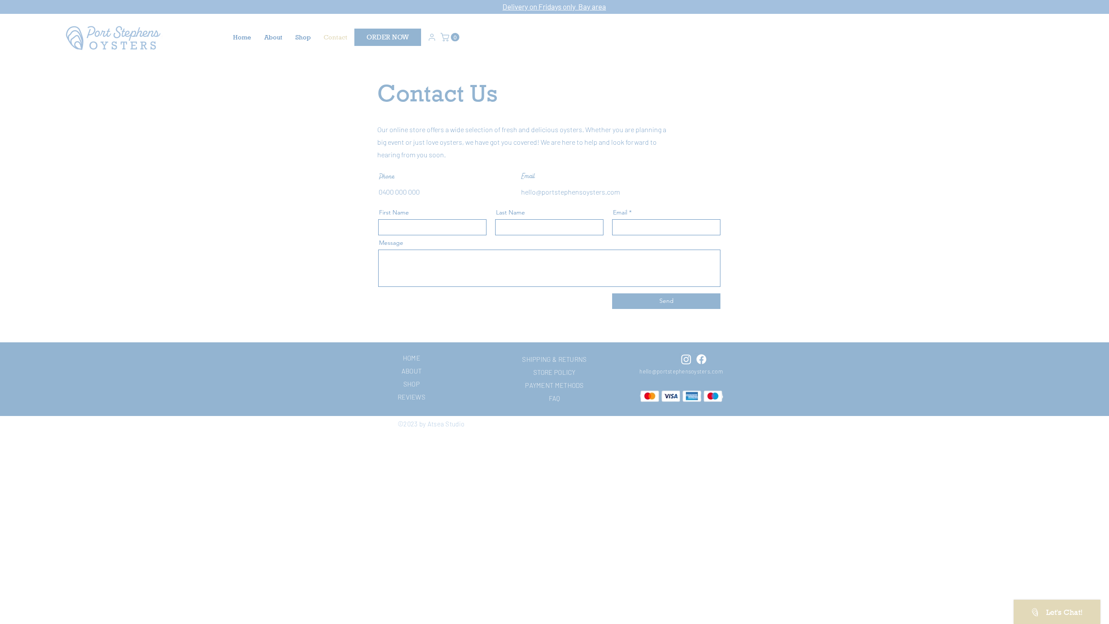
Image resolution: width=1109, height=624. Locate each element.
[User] (432, 37)
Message (391, 243)
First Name (394, 212)
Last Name (510, 212)
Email (620, 212)
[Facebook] (701, 359)
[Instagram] (686, 359)
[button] (451, 37)
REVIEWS (411, 397)
